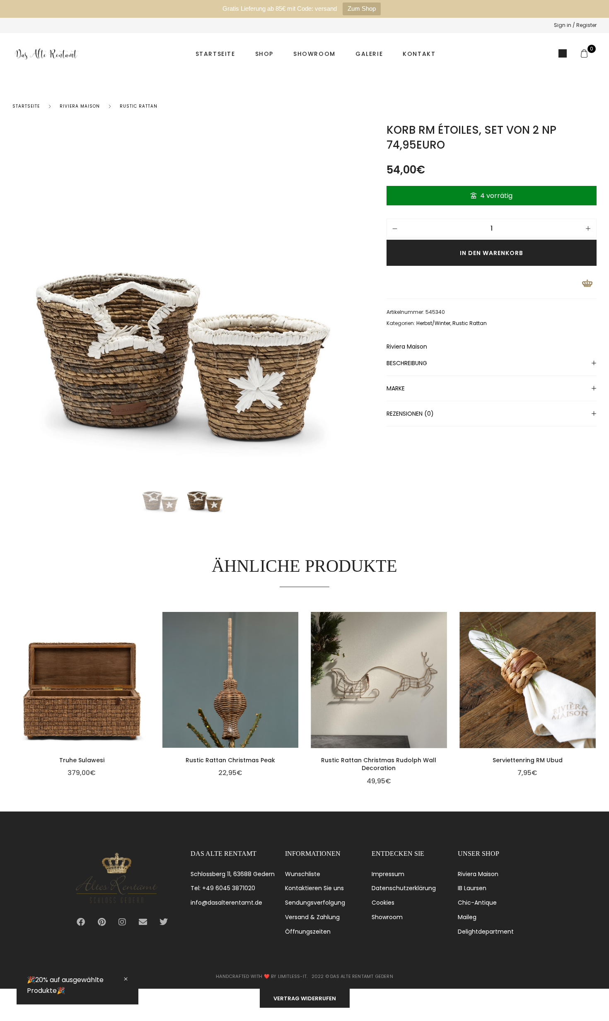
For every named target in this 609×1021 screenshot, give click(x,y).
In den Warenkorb (491, 253)
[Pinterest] (101, 922)
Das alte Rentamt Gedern (361, 976)
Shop (264, 54)
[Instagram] (122, 922)
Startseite (215, 54)
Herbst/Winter (433, 323)
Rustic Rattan (138, 106)
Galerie (369, 54)
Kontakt (419, 54)
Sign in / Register (575, 25)
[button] (148, 692)
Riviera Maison (80, 106)
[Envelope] (143, 922)
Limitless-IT (292, 976)
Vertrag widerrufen (304, 998)
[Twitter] (163, 922)
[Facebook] (80, 922)
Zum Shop (362, 8)
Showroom (314, 54)
